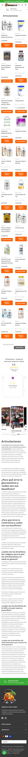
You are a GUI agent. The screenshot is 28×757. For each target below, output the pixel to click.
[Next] (25, 418)
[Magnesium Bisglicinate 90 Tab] (7, 121)
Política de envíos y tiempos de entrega (16, 749)
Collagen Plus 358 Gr (20, 131)
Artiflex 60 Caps (19, 228)
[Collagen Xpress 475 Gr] (21, 281)
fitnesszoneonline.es (9, 746)
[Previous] (3, 418)
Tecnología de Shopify (18, 746)
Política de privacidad (15, 751)
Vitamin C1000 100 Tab (20, 195)
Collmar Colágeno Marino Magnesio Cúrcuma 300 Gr (6, 229)
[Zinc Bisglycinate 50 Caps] (7, 184)
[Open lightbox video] (15, 420)
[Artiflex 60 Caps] (21, 218)
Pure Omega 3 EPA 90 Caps (6, 324)
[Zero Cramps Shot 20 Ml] (21, 249)
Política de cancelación (18, 750)
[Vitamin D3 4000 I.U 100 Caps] (21, 151)
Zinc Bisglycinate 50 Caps (6, 195)
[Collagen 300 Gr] (21, 91)
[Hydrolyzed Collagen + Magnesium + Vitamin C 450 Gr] (7, 91)
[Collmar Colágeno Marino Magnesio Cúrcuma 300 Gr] (7, 218)
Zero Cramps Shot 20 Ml (20, 260)
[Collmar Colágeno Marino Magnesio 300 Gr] (7, 55)
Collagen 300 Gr (19, 100)
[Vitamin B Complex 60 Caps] (7, 281)
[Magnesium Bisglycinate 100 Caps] (21, 55)
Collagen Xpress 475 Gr (20, 292)
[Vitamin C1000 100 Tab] (21, 184)
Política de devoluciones (6, 750)
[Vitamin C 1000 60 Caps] (7, 151)
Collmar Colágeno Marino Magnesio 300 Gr (6, 67)
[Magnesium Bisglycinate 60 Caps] (7, 25)
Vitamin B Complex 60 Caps (6, 292)
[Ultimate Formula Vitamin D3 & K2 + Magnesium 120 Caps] (7, 249)
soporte (22, 682)
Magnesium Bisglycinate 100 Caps (19, 67)
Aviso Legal (3, 749)
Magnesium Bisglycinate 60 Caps (7, 36)
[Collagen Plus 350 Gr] (21, 25)
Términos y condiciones (6, 753)
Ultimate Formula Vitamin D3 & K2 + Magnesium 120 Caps (7, 261)
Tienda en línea (16, 753)
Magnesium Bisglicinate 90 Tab (6, 132)
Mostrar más (19, 347)
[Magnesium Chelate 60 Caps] (21, 313)
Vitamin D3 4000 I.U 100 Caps (20, 162)
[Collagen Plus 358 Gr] (21, 121)
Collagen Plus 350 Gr (20, 35)
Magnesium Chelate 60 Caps (20, 324)
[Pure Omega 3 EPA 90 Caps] (7, 313)
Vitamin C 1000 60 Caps (6, 162)
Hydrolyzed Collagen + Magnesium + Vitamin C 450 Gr (6, 102)
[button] (25, 4)
